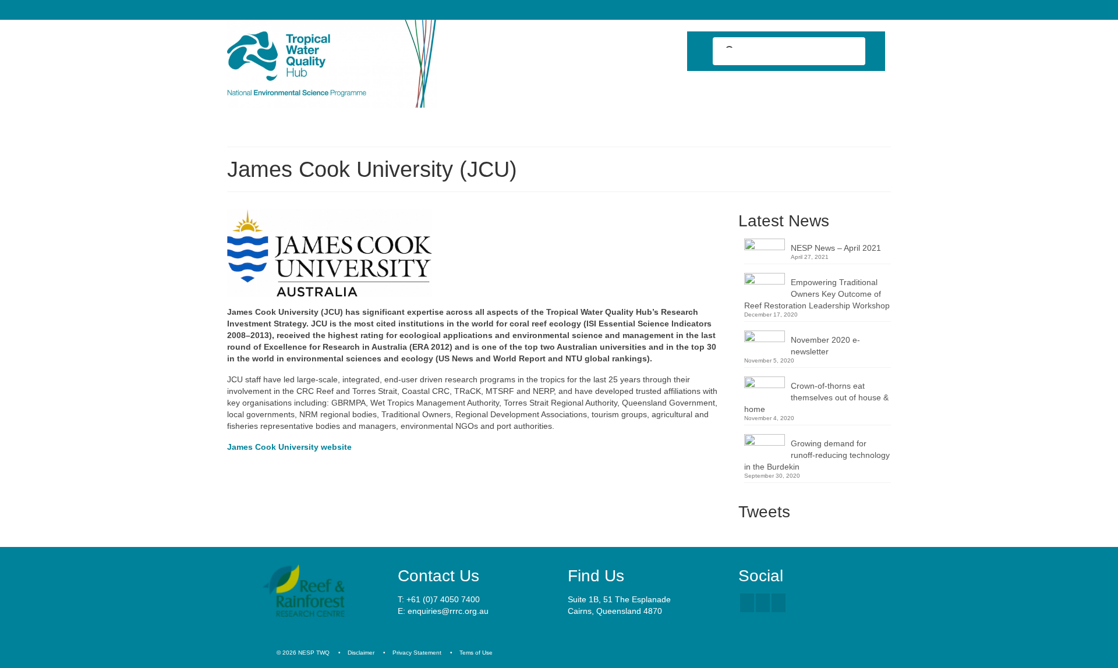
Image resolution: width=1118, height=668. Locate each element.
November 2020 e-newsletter (825, 345)
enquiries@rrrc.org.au (448, 611)
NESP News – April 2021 (836, 248)
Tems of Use (476, 652)
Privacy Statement (416, 652)
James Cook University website (289, 447)
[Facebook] (747, 603)
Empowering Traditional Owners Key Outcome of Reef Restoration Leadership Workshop (817, 294)
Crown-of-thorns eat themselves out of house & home (816, 397)
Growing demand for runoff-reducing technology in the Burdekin (817, 455)
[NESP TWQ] (332, 64)
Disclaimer (361, 652)
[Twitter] (763, 603)
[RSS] (779, 603)
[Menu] (240, 123)
